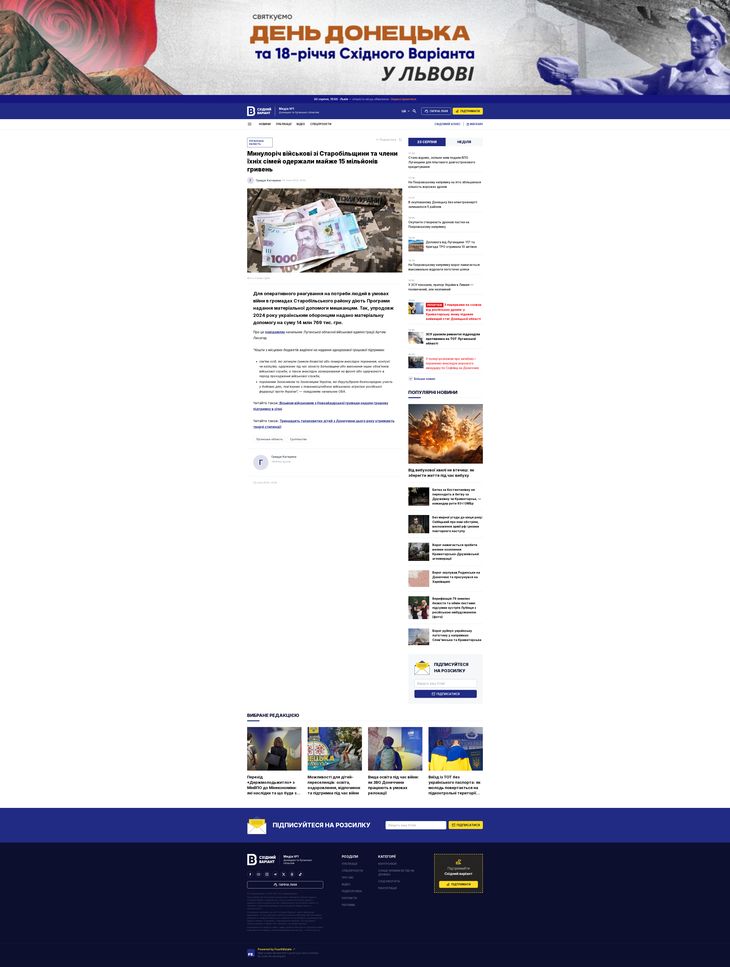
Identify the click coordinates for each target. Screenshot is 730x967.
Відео (301, 124)
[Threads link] (292, 874)
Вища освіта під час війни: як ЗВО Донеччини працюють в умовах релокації (393, 785)
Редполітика (352, 891)
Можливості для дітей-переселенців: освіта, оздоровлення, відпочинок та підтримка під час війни (334, 785)
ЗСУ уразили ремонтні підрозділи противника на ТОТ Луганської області (453, 338)
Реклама (348, 904)
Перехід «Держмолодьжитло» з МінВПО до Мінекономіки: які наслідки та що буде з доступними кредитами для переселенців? (272, 785)
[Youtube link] (259, 874)
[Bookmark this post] (400, 140)
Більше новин (424, 379)
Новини (265, 124)
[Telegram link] (275, 874)
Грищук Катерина (268, 180)
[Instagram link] (267, 874)
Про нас (348, 877)
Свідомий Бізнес (448, 124)
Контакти (349, 898)
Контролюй (387, 863)
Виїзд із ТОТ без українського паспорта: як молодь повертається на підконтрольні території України (454, 785)
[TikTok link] (300, 874)
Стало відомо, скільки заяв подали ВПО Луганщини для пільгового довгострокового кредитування (441, 162)
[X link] (284, 874)
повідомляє (275, 332)
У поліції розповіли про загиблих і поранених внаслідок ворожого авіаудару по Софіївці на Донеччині (452, 363)
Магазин (476, 124)
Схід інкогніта (389, 881)
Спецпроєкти (320, 124)
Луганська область (256, 142)
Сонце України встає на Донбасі (396, 872)
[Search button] (414, 111)
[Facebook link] (250, 874)
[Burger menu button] (250, 124)
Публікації (283, 124)
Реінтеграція (387, 888)
